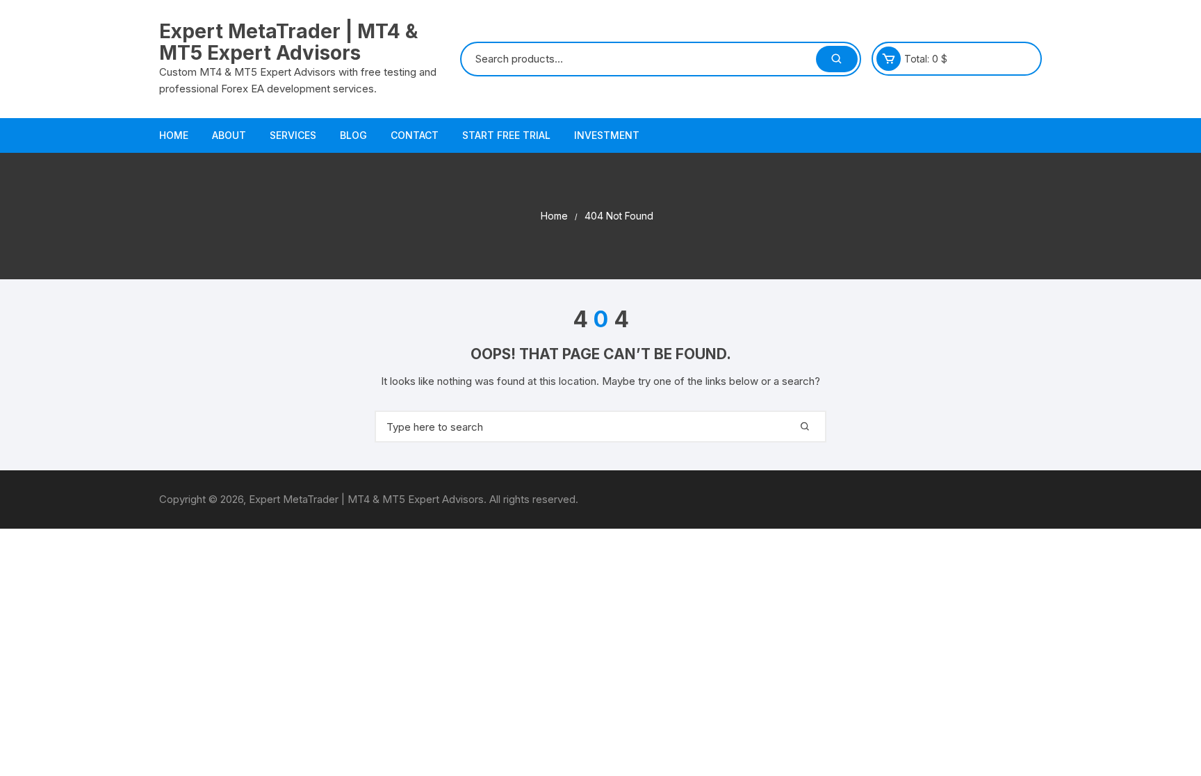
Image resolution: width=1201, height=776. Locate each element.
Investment (606, 135)
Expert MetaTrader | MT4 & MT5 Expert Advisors (288, 42)
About (229, 135)
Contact (415, 135)
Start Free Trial (506, 135)
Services (293, 135)
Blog (353, 135)
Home (173, 135)
